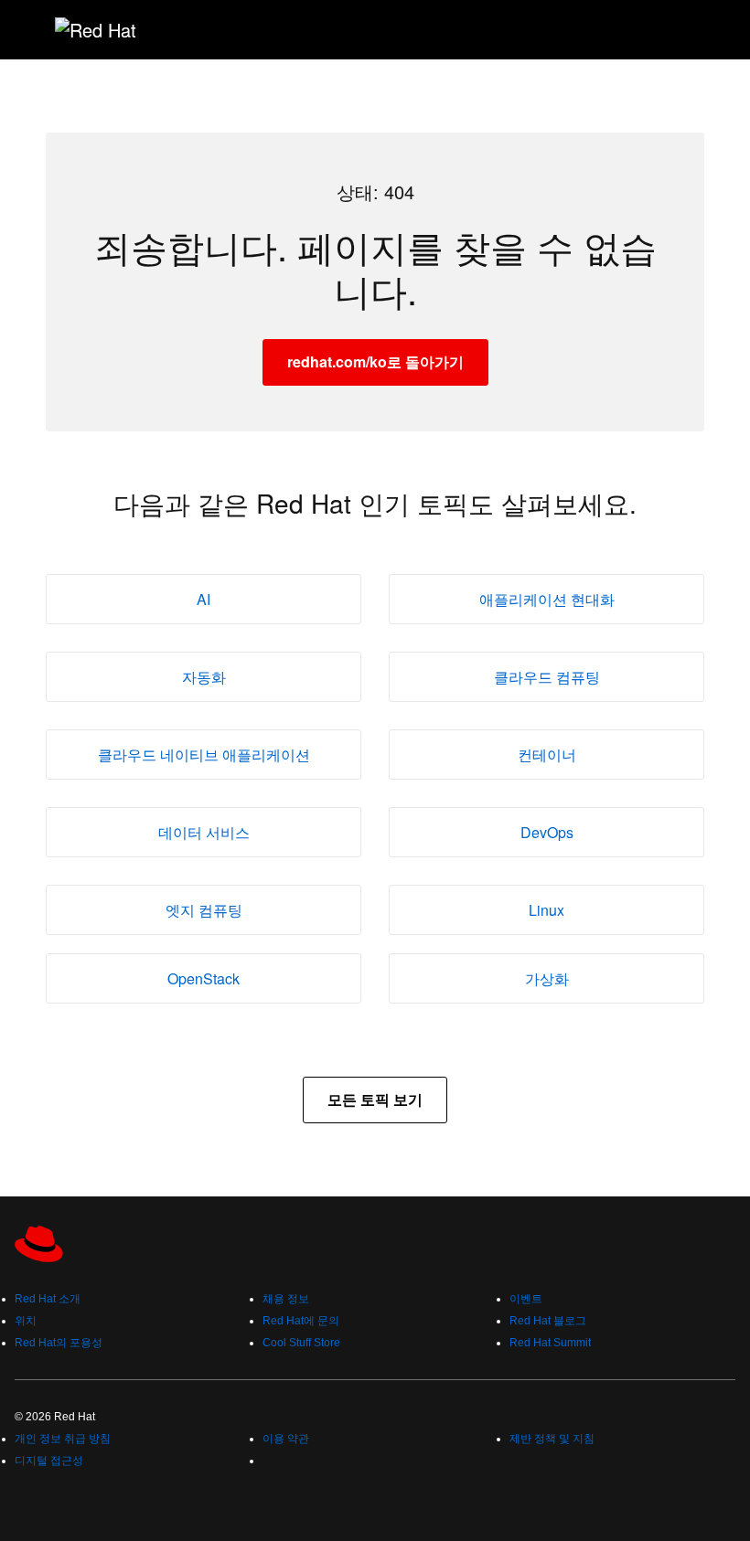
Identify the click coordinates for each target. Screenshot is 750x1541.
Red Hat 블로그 (547, 1320)
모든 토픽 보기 (375, 1099)
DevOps (546, 832)
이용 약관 (285, 1438)
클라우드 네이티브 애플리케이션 (204, 754)
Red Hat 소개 (47, 1298)
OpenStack (203, 978)
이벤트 (525, 1298)
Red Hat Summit (550, 1342)
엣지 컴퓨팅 (204, 909)
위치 (26, 1320)
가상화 (547, 978)
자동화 (204, 676)
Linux (546, 909)
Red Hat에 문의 (300, 1320)
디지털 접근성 (49, 1460)
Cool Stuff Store (301, 1342)
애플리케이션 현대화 (547, 599)
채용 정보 (285, 1298)
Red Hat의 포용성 (58, 1342)
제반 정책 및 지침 (552, 1438)
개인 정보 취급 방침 (63, 1438)
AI (203, 599)
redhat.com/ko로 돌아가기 (375, 361)
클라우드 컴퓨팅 (547, 676)
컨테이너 (547, 754)
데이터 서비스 (204, 832)
